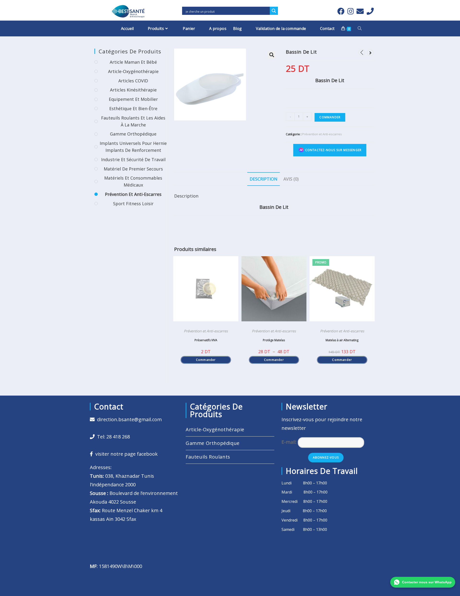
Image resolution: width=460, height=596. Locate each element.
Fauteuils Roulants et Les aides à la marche (133, 121)
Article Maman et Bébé (133, 62)
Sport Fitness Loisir (133, 203)
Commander (329, 117)
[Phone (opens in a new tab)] (369, 11)
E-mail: (290, 442)
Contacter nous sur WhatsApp (427, 582)
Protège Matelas (274, 340)
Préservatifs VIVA (206, 340)
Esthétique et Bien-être (133, 108)
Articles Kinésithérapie (133, 90)
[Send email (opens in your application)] (360, 11)
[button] (272, 55)
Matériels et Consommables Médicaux (133, 181)
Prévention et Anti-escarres (322, 134)
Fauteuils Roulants (208, 457)
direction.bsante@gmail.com (129, 419)
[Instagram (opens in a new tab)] (350, 11)
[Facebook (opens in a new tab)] (341, 11)
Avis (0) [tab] (291, 179)
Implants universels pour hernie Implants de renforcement (133, 146)
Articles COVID (133, 81)
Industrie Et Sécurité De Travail (133, 159)
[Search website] (359, 28)
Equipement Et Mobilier (133, 99)
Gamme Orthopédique (133, 134)
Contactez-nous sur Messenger (333, 150)
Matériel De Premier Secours (133, 169)
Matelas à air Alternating (342, 340)
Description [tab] (263, 179)
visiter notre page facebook (125, 454)
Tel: (112, 436)
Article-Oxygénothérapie (133, 71)
